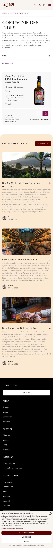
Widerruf (6, 496)
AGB (5, 491)
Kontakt (6, 449)
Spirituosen (7, 416)
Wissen (6, 440)
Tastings (6, 407)
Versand (6, 500)
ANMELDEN (26, 393)
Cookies (6, 505)
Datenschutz (8, 486)
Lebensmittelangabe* (11, 121)
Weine (5, 412)
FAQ (5, 444)
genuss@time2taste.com (12, 468)
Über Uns (6, 435)
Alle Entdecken (43, 143)
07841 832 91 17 (10, 463)
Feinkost (6, 421)
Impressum (7, 481)
